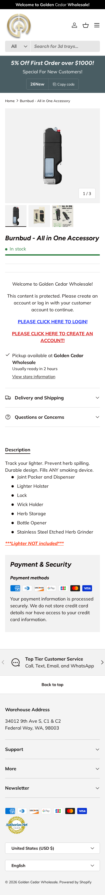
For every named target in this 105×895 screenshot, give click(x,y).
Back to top (52, 684)
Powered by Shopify (75, 882)
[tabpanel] (52, 503)
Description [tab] (17, 450)
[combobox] (52, 46)
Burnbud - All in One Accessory (45, 101)
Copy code (66, 84)
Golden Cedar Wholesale (38, 882)
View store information (33, 376)
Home (10, 101)
